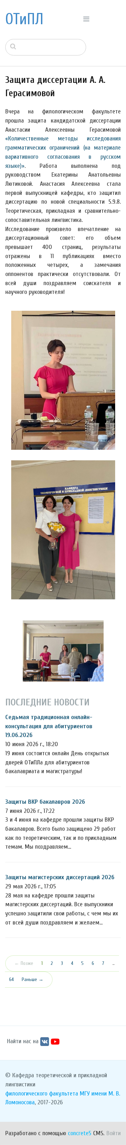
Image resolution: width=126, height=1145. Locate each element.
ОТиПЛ (24, 19)
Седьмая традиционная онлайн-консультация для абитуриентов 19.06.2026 (48, 726)
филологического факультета (41, 1093)
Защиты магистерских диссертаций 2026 (59, 877)
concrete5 (79, 1133)
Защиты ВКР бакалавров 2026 (45, 801)
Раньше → (32, 979)
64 (11, 979)
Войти (113, 1133)
